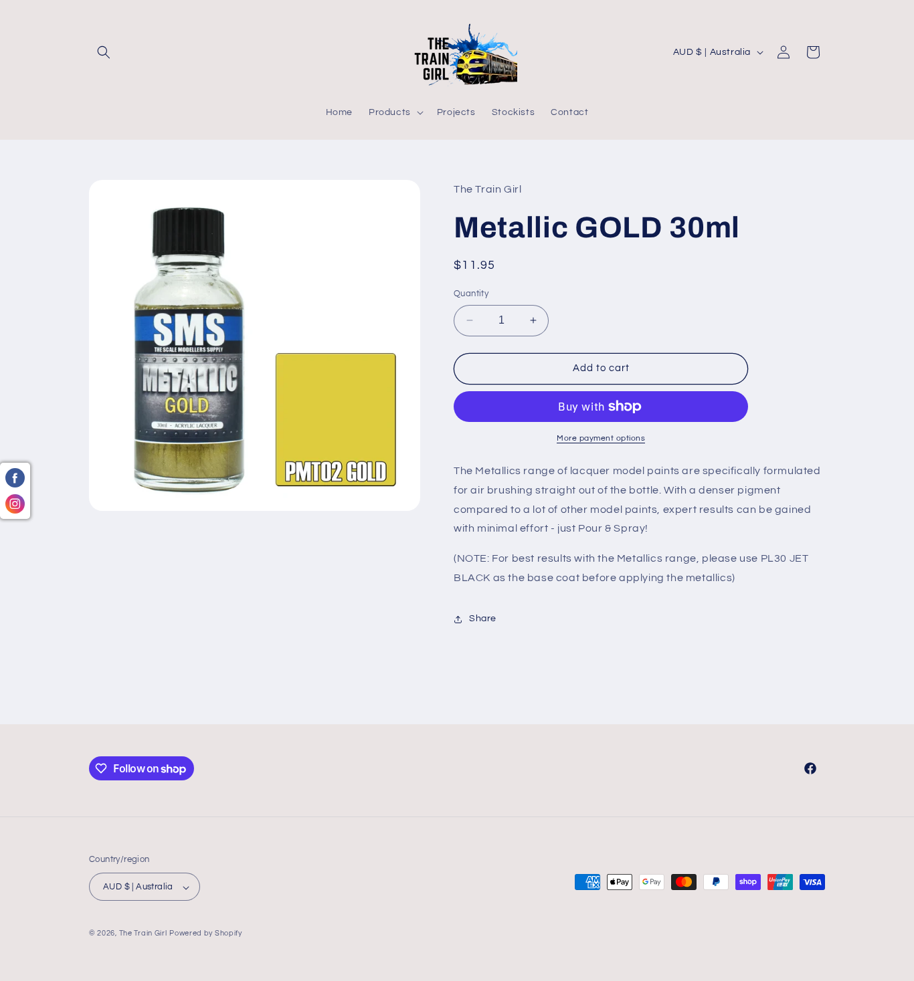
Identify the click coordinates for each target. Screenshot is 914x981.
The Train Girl (143, 934)
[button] (103, 52)
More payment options (601, 438)
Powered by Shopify (205, 934)
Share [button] (482, 618)
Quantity (471, 293)
